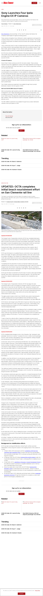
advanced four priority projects (28, 457)
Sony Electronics (17, 23)
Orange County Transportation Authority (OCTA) (17, 201)
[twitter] (21, 30)
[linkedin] (19, 30)
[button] (2, 3)
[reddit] (23, 30)
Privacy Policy (37, 590)
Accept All (21, 593)
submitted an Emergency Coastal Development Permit (27, 462)
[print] (41, 30)
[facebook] (17, 30)
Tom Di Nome (4, 23)
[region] (21, 592)
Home (2, 9)
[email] (25, 30)
